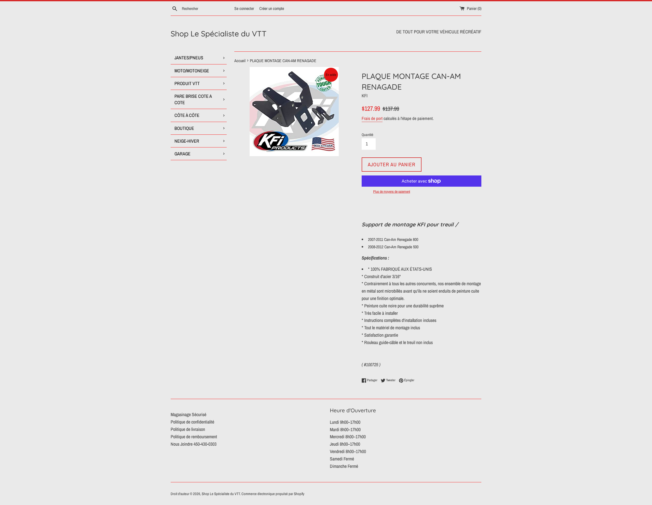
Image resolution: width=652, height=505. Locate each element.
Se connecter (244, 8)
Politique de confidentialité (192, 422)
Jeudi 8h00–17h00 (345, 444)
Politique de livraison (188, 429)
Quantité (367, 134)
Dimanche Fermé (344, 466)
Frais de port (372, 118)
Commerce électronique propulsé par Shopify (272, 493)
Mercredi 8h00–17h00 (348, 436)
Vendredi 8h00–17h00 (348, 451)
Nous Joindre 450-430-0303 (193, 444)
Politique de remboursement (194, 436)
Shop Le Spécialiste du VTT (218, 33)
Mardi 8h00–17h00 (345, 429)
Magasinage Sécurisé (188, 414)
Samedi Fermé (342, 459)
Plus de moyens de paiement (391, 191)
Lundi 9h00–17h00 (345, 422)
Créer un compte (271, 8)
